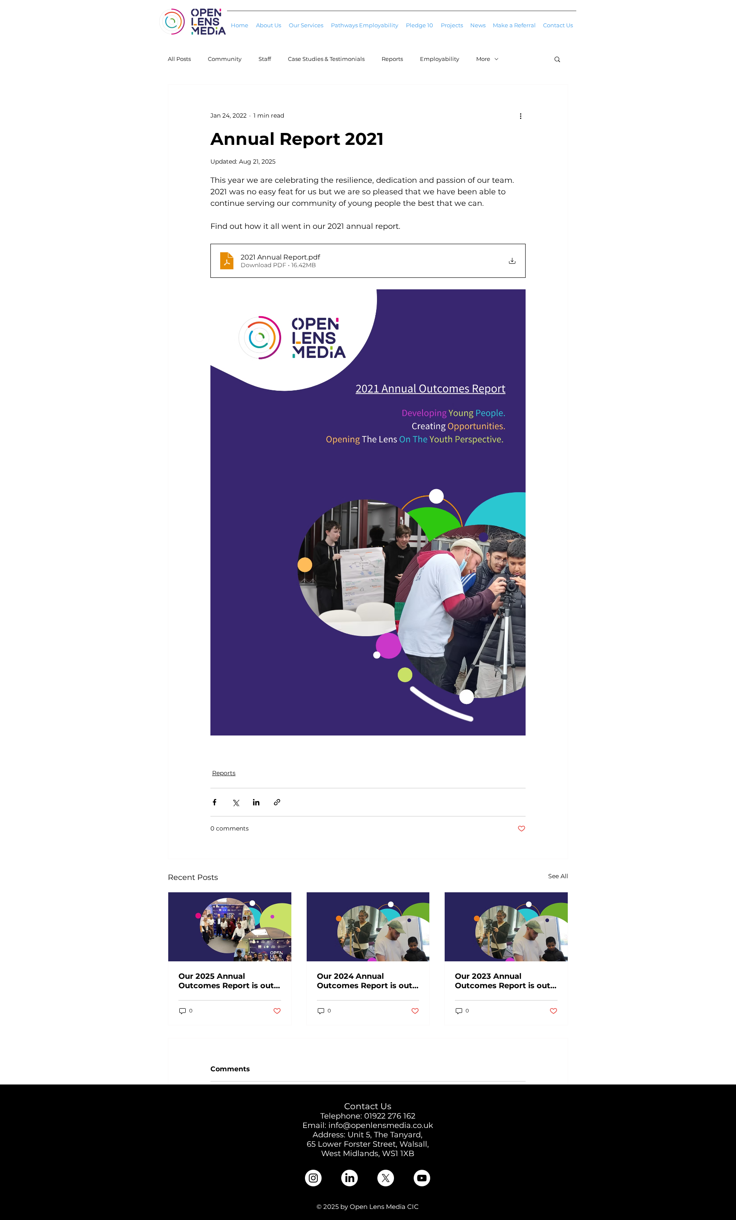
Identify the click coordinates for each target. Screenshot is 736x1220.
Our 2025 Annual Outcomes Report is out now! (226, 981)
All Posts (179, 58)
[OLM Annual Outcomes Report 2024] (368, 926)
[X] (385, 1178)
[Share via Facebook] (214, 802)
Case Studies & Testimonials (326, 58)
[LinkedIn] (349, 1178)
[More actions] (520, 115)
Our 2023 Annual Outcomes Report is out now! (502, 981)
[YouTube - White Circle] (422, 1178)
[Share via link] (277, 802)
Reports (392, 58)
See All (558, 876)
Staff (265, 58)
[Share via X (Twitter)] (235, 802)
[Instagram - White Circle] (313, 1178)
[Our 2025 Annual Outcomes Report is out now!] (229, 926)
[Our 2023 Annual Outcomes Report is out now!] (506, 926)
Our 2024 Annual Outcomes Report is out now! (364, 981)
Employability (439, 58)
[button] (306, 21)
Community (225, 58)
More (483, 58)
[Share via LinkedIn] (256, 802)
